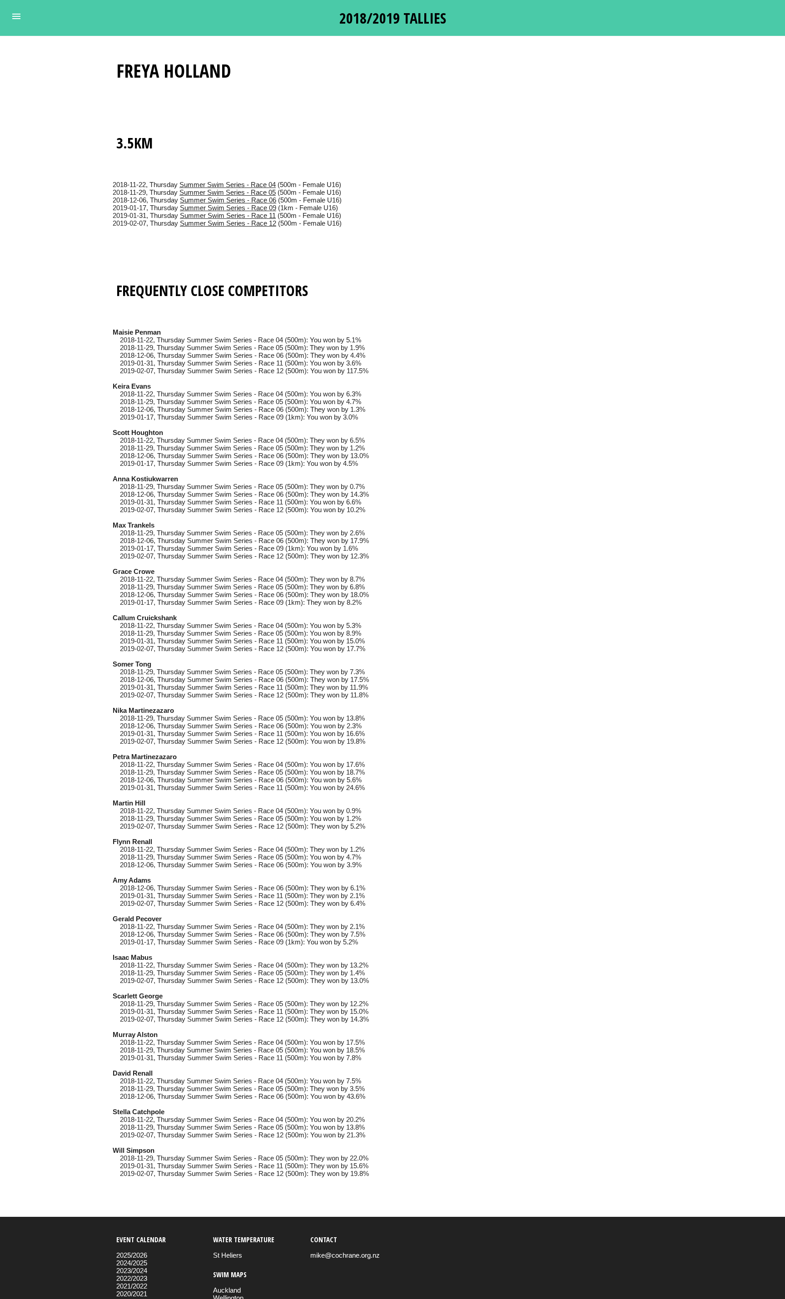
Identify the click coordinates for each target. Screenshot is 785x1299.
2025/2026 (131, 1255)
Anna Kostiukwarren (145, 479)
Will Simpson (133, 1150)
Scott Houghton (138, 432)
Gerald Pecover (137, 919)
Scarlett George (138, 996)
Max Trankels (133, 525)
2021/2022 (131, 1286)
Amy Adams (132, 880)
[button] (16, 16)
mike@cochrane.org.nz (345, 1255)
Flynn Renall (132, 841)
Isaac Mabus (132, 957)
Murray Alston (135, 1034)
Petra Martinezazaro (145, 757)
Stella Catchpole (138, 1112)
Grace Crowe (133, 571)
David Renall (133, 1073)
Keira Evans (132, 386)
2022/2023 (131, 1278)
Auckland (227, 1290)
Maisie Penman (137, 332)
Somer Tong (132, 664)
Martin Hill (129, 803)
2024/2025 (131, 1263)
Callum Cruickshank (145, 618)
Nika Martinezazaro (143, 710)
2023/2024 (131, 1270)
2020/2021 (131, 1294)
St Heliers (227, 1255)
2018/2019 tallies (392, 18)
